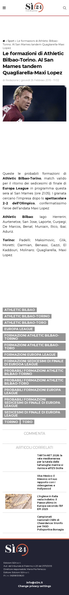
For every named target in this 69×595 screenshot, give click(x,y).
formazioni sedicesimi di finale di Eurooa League (34, 362)
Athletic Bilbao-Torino (27, 316)
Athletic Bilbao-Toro (25, 323)
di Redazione (11, 80)
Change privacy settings (34, 586)
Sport (11, 41)
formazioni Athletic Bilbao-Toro (31, 346)
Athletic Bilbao (19, 310)
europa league (18, 329)
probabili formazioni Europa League (32, 391)
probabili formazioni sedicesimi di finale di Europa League (32, 403)
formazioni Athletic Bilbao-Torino (31, 337)
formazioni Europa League (30, 355)
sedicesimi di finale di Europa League (32, 413)
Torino (11, 422)
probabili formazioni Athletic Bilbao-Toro (33, 381)
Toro (27, 422)
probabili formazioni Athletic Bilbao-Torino (33, 372)
